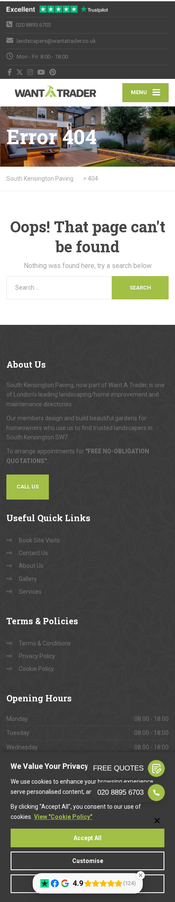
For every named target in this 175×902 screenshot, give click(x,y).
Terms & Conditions (45, 643)
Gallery (28, 578)
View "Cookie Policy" (63, 816)
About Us (31, 565)
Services (30, 591)
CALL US (28, 486)
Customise (87, 860)
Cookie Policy (36, 668)
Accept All (87, 838)
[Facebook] (10, 72)
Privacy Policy (37, 656)
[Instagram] (30, 72)
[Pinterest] (53, 72)
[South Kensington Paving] (47, 92)
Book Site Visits (39, 540)
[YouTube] (41, 72)
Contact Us (33, 553)
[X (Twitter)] (20, 72)
